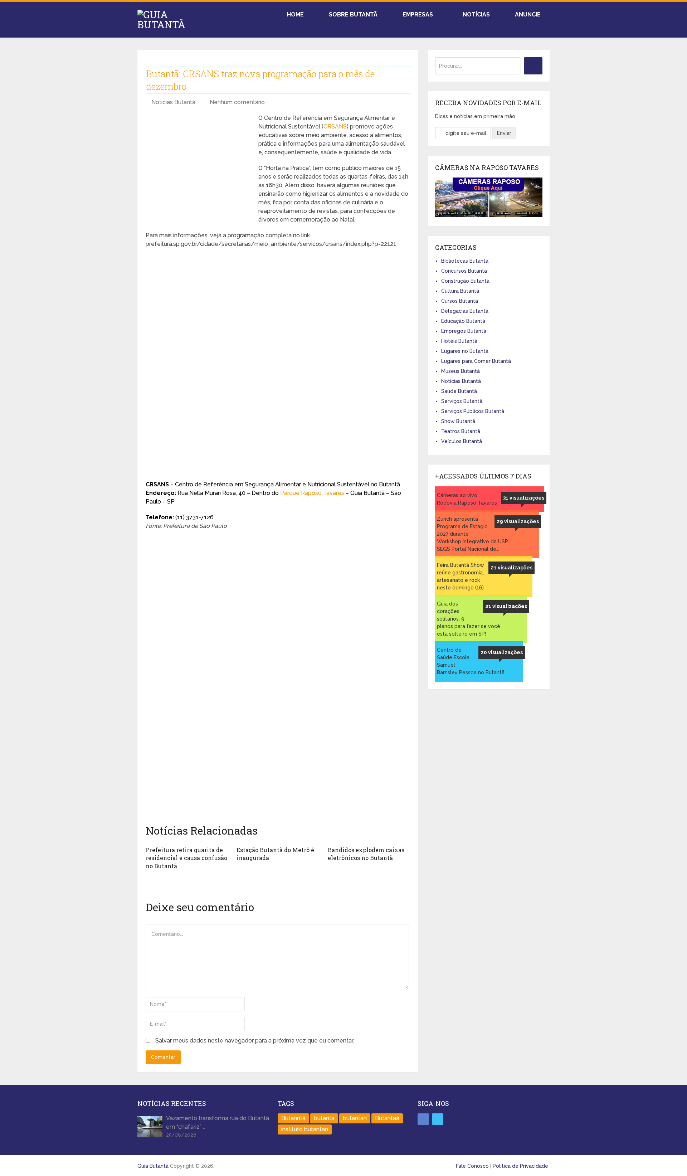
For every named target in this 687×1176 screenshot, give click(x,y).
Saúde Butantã (459, 391)
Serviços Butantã (461, 401)
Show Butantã (458, 421)
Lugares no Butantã (464, 351)
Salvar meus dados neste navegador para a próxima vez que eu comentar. (254, 1040)
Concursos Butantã (464, 271)
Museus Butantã (460, 371)
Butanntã (293, 1118)
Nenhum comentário (237, 102)
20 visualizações (502, 652)
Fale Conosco (472, 1166)
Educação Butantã (463, 321)
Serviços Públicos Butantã (472, 411)
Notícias (475, 14)
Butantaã (387, 1118)
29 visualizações (518, 521)
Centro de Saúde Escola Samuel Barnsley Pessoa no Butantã (471, 661)
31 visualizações (523, 498)
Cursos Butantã (459, 301)
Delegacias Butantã (464, 311)
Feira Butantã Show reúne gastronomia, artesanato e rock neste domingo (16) (460, 576)
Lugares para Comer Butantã (476, 361)
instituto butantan (304, 1129)
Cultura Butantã (460, 291)
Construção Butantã (465, 281)
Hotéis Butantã (459, 341)
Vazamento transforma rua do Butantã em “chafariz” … (217, 1122)
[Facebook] (423, 1119)
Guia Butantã (153, 1166)
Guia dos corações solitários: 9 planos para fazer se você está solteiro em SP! (468, 619)
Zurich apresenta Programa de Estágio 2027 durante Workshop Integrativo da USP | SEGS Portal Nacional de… (474, 534)
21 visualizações (511, 567)
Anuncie (527, 14)
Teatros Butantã (460, 431)
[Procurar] (533, 65)
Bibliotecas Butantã (464, 261)
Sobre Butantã (352, 14)
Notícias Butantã (173, 102)
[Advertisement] (199, 164)
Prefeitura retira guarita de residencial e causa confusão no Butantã (186, 858)
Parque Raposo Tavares (312, 493)
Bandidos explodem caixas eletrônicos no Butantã (366, 853)
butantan (355, 1118)
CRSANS (335, 126)
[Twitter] (437, 1119)
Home (295, 14)
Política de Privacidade (520, 1166)
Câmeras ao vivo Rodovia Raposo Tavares (467, 499)
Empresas (417, 14)
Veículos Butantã (461, 441)
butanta (324, 1118)
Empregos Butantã (463, 331)
